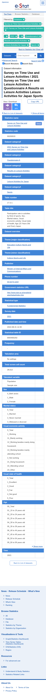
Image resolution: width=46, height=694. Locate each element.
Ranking (9, 605)
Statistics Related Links (15, 674)
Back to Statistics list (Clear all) (31, 49)
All (7, 616)
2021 (9, 316)
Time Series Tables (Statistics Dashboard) (15, 643)
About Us (9, 687)
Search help (36, 61)
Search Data (27, 64)
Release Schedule (13, 599)
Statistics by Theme (13, 625)
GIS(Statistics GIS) (13, 647)
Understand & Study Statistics (18, 671)
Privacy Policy (11, 691)
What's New (10, 602)
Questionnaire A (13, 160)
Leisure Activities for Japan (18, 181)
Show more (38, 546)
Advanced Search (10, 60)
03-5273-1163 (13, 282)
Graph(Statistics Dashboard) (17, 639)
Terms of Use (23, 687)
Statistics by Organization (16, 628)
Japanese (5, 2)
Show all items (38, 113)
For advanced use (13, 661)
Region (8, 650)
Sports (9, 192)
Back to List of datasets (12, 113)
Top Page (8, 14)
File (7, 622)
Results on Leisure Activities (18, 171)
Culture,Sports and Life (16, 258)
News (8, 596)
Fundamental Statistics (16, 306)
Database (9, 619)
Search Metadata (11, 64)
